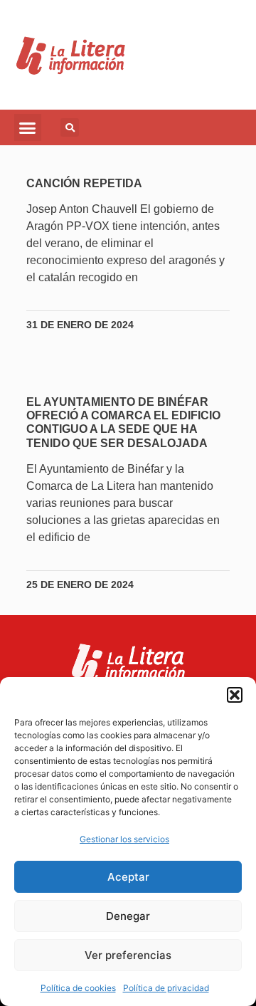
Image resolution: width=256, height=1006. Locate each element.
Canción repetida (84, 183)
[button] (235, 695)
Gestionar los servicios (124, 839)
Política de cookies (78, 988)
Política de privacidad (166, 988)
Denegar (128, 916)
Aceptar (128, 877)
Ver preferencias (128, 955)
